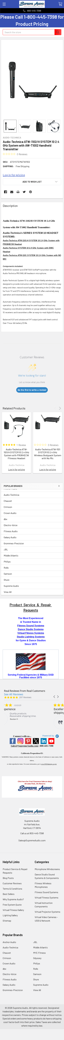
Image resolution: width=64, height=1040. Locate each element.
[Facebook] (5, 192)
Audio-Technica (11, 494)
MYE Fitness (39, 952)
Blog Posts (8, 878)
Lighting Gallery (10, 915)
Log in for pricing (14, 175)
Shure (6, 579)
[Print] (18, 192)
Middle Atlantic (11, 555)
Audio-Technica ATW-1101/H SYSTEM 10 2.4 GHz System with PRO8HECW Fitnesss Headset (16, 454)
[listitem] (26, 714)
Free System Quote (12, 904)
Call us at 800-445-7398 (32, 833)
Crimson (8, 506)
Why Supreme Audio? (13, 899)
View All (7, 591)
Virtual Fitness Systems (46, 897)
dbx (5, 519)
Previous (56, 408)
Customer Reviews (12, 883)
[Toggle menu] (4, 4)
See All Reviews (13, 694)
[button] (54, 696)
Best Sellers (8, 894)
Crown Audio (10, 513)
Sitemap (7, 920)
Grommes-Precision (14, 543)
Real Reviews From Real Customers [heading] (24, 691)
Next (59, 408)
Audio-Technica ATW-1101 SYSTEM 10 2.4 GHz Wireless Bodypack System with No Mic (47, 454)
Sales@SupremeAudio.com (24, 746)
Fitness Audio (11, 531)
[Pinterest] (30, 192)
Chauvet (8, 500)
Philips (7, 561)
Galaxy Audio (10, 537)
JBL (6, 549)
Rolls (6, 567)
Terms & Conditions (12, 888)
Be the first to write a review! (32, 390)
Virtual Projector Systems (47, 911)
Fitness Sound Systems (46, 892)
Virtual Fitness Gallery (13, 910)
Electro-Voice (10, 525)
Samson (8, 573)
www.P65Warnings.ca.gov (49, 764)
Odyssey (37, 958)
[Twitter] (24, 192)
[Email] (11, 192)
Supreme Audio (11, 585)
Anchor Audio (9, 942)
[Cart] (60, 4)
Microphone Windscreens (47, 869)
